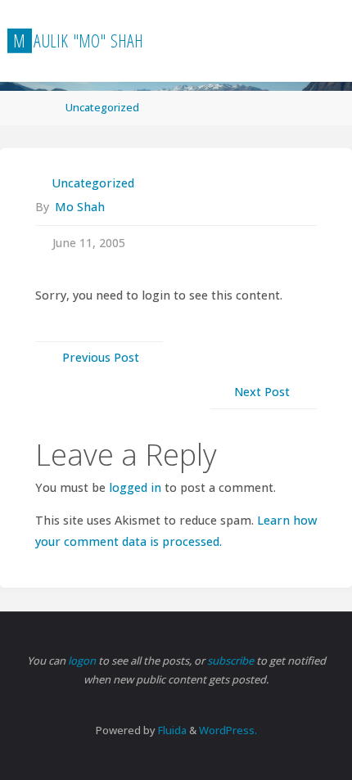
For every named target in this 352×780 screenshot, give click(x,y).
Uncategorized (102, 107)
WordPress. (228, 730)
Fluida (171, 730)
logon (83, 660)
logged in (135, 487)
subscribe (231, 660)
